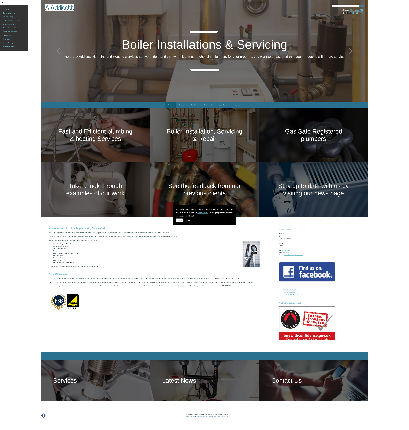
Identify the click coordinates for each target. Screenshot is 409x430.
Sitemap (226, 416)
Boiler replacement (9, 13)
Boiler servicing (8, 17)
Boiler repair (7, 9)
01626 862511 (356, 10)
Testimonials (208, 105)
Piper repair (6, 39)
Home (170, 105)
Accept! (179, 220)
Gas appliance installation (11, 28)
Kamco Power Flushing (290, 294)
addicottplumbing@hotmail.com (293, 255)
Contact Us (237, 105)
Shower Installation (9, 46)
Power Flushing (8, 43)
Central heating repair (9, 24)
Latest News (223, 105)
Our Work (194, 105)
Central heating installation (11, 20)
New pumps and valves (10, 31)
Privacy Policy (202, 213)
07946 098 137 (356, 13)
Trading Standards (289, 292)
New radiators (7, 35)
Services (181, 105)
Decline (188, 220)
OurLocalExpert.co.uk (290, 290)
